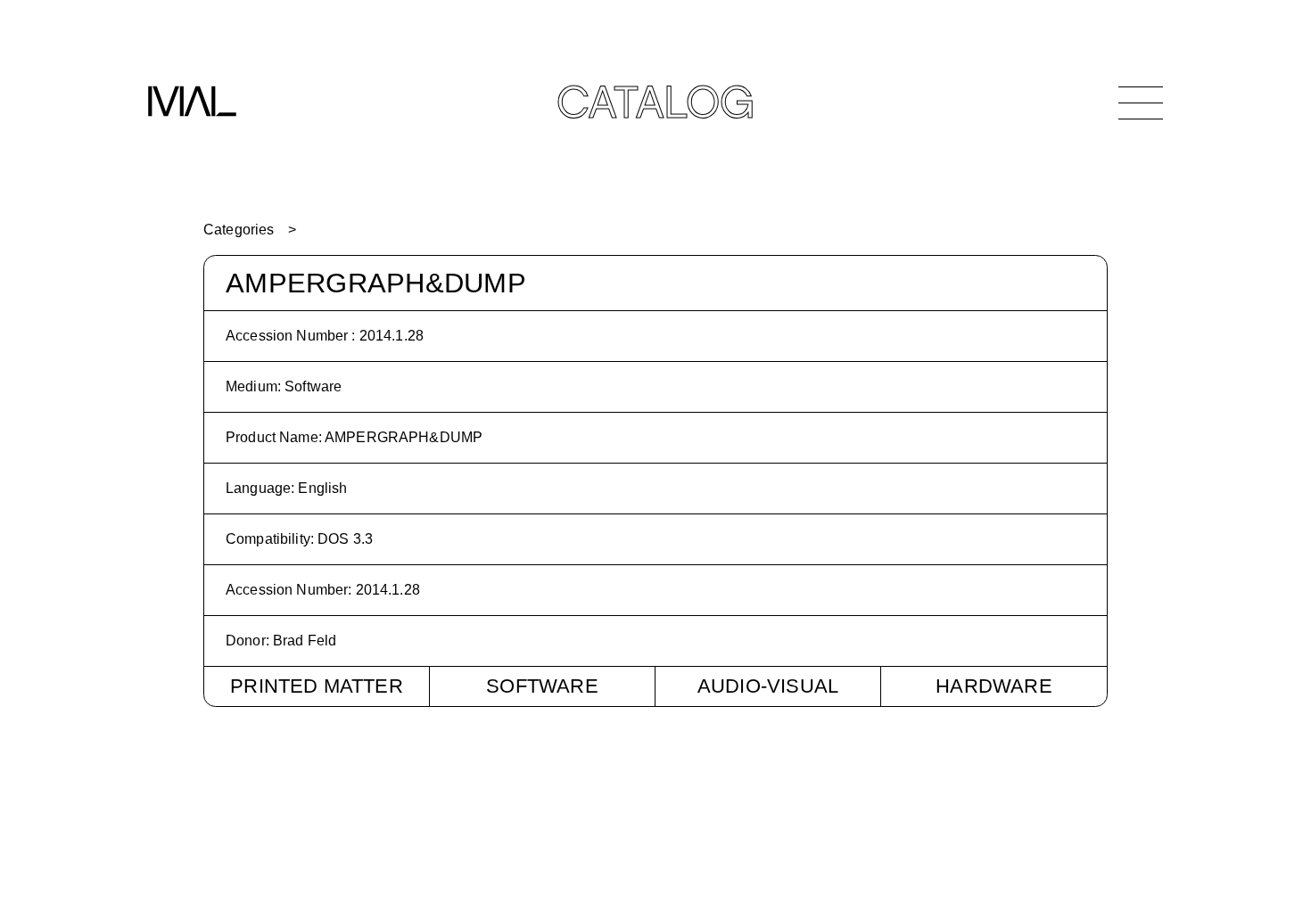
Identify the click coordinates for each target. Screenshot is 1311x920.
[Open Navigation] (1140, 102)
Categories (238, 229)
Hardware (994, 686)
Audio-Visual (767, 686)
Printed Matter (316, 686)
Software (542, 686)
